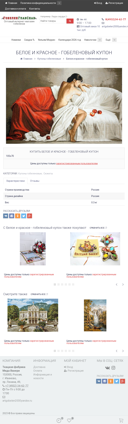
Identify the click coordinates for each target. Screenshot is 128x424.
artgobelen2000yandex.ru (17, 400)
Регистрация (115, 3)
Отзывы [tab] (34, 180)
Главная (12, 3)
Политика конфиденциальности (38, 3)
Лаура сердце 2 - (60, 16)
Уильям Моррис (46, 39)
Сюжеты (48, 173)
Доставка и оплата (15, 8)
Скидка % (29, 39)
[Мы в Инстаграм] (113, 368)
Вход (99, 3)
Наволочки (90, 39)
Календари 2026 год (69, 39)
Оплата (37, 370)
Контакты (34, 8)
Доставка (39, 367)
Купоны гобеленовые (49, 58)
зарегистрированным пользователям (77, 163)
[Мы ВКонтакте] (107, 368)
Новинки (16, 39)
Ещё (108, 39)
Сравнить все (97, 228)
